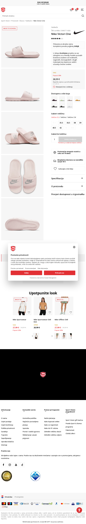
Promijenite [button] (19, 497)
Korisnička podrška (29, 418)
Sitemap (4, 445)
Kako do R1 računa (51, 428)
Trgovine (4, 435)
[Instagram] (10, 465)
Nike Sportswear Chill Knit (42, 320)
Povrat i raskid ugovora (31, 432)
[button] (43, 16)
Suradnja (4, 432)
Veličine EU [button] (55, 117)
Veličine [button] (63, 117)
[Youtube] (16, 465)
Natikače (29, 21)
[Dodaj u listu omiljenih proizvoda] (29, 312)
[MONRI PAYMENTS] (5, 506)
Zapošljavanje (6, 438)
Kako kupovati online (51, 421)
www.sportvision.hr (33, 522)
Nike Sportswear (19, 319)
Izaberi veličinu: (58, 114)
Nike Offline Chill (61, 319)
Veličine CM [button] (72, 117)
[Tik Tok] (22, 465)
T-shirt (15, 317)
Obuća (21, 21)
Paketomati (70, 430)
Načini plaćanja (49, 418)
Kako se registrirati (51, 425)
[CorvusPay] (47, 503)
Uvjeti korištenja (7, 425)
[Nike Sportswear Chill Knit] (43, 306)
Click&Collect (70, 433)
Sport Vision (5, 21)
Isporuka (26, 428)
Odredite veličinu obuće (52, 432)
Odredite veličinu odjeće (53, 435)
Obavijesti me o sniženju (64, 87)
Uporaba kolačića (7, 442)
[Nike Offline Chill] (64, 306)
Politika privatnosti (8, 428)
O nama (4, 418)
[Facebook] (3, 465)
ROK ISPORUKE (43, 2)
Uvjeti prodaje (6, 421)
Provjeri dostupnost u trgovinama (67, 194)
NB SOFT (47, 522)
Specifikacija (57, 178)
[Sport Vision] (3, 9)
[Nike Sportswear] (22, 306)
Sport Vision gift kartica (74, 420)
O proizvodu (57, 186)
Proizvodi (14, 21)
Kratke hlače (59, 317)
